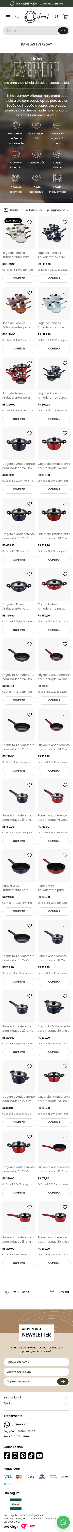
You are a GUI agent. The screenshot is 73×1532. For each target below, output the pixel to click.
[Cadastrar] (63, 1381)
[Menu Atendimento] (63, 1522)
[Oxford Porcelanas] (37, 17)
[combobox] (36, 30)
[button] (13, 210)
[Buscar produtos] (63, 30)
